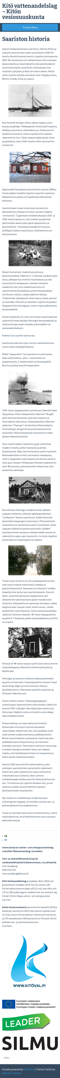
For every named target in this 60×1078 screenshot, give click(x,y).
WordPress (29, 1069)
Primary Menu (30, 27)
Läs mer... (7, 899)
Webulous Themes (12, 1073)
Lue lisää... (7, 925)
